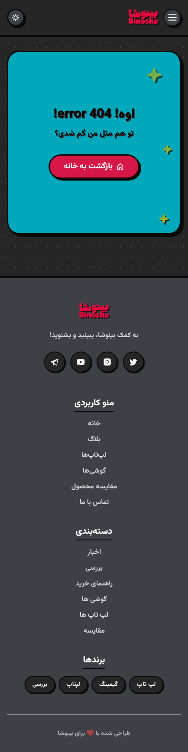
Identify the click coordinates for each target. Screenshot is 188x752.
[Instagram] (107, 362)
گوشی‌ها (94, 471)
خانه (94, 424)
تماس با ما (94, 503)
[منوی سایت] (172, 17)
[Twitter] (133, 362)
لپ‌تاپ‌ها (94, 455)
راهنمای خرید (94, 584)
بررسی (94, 568)
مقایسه (94, 631)
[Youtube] (80, 362)
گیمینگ (108, 684)
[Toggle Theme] (15, 17)
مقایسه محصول (94, 487)
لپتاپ (73, 684)
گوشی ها (94, 600)
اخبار (94, 552)
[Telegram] (54, 362)
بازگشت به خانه (88, 166)
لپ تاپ (146, 684)
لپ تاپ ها (94, 615)
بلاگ (94, 440)
